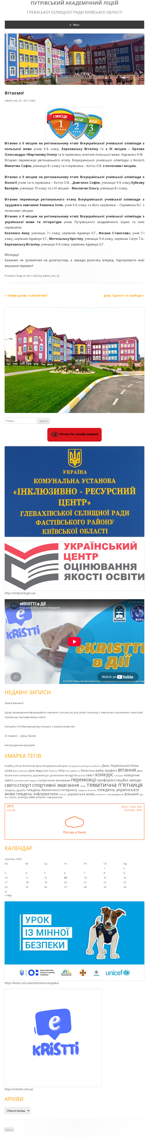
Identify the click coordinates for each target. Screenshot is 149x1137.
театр (83, 786)
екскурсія (71, 775)
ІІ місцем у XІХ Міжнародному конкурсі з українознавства (40, 726)
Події (19, 275)
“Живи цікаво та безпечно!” (26, 295)
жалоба (81, 775)
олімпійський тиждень (26, 780)
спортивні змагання (55, 785)
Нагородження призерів (20, 745)
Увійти (9, 1129)
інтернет (41, 797)
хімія (32, 797)
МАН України (50, 770)
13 (65, 877)
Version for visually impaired (78, 434)
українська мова (81, 794)
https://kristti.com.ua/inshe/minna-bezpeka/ (32, 983)
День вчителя (20, 770)
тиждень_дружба (15, 790)
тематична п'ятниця (115, 785)
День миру (35, 770)
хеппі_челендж (18, 797)
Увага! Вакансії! (14, 703)
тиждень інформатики (37, 793)
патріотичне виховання (54, 780)
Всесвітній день (32, 766)
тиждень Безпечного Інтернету (51, 790)
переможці (83, 779)
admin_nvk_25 (13, 100)
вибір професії (106, 770)
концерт (118, 775)
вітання (127, 769)
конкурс (104, 774)
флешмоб (131, 794)
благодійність (72, 770)
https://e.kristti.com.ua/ (19, 1089)
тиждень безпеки (87, 790)
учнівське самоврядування (109, 794)
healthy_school (13, 766)
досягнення (57, 775)
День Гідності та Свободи (124, 295)
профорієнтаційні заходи (119, 780)
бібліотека (88, 770)
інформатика (54, 797)
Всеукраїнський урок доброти (85, 766)
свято (11, 785)
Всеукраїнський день (55, 766)
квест (90, 775)
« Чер (8, 895)
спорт (24, 784)
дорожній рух (41, 775)
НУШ (61, 770)
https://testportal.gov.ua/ (20, 593)
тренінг (63, 794)
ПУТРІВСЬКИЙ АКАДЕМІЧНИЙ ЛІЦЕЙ (75, 3)
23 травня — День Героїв (20, 736)
